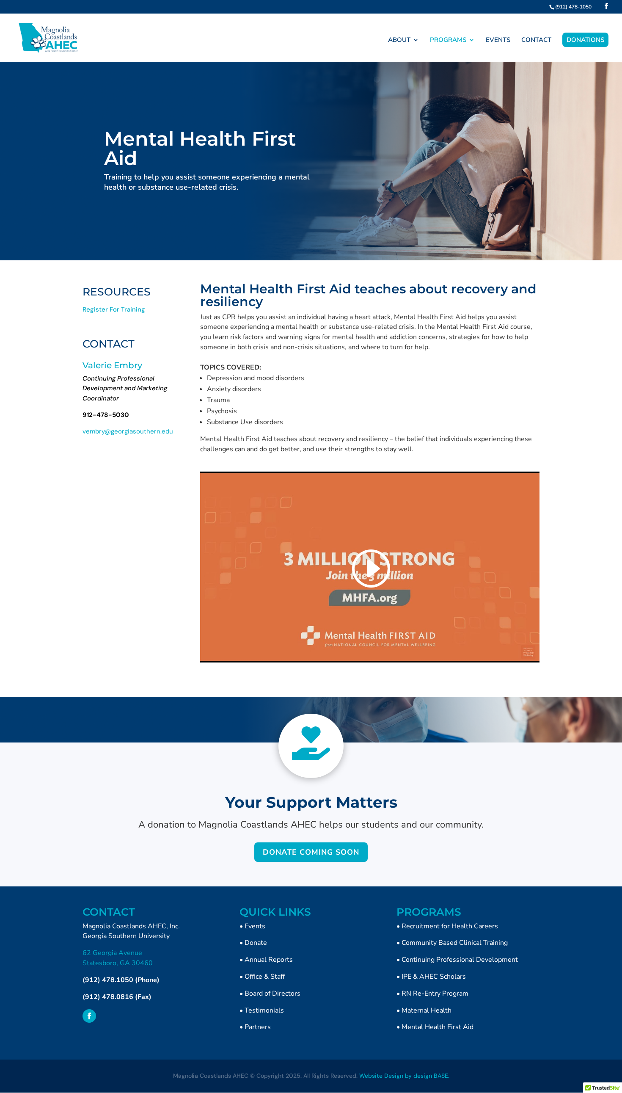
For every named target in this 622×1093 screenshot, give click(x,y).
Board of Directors (272, 993)
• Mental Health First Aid (434, 1027)
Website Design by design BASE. (404, 1075)
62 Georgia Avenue (112, 953)
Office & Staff (265, 976)
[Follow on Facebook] (89, 1016)
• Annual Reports (266, 959)
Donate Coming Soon (311, 852)
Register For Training (114, 309)
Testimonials (264, 1010)
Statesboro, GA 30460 (118, 963)
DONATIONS (585, 40)
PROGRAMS (448, 40)
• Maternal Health (423, 1010)
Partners (258, 1027)
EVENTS (498, 40)
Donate (256, 942)
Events (255, 926)
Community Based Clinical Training (455, 942)
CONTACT (536, 40)
